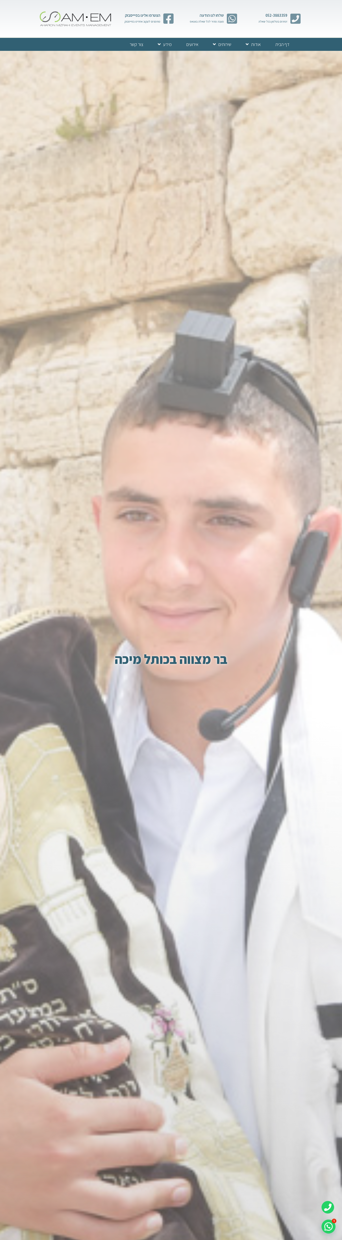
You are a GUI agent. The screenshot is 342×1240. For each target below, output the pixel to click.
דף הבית (282, 44)
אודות (256, 44)
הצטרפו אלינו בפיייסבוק (142, 15)
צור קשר (136, 44)
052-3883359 (276, 15)
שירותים (224, 44)
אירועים (192, 44)
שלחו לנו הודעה (212, 15)
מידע (167, 44)
